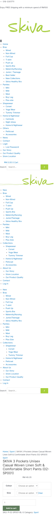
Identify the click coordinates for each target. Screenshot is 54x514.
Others (6, 128)
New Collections (13, 78)
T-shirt (8, 60)
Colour (9, 486)
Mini (7, 88)
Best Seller (10, 75)
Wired (8, 50)
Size (9, 493)
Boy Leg (9, 97)
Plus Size (10, 240)
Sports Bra (10, 66)
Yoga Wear (10, 109)
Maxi (8, 94)
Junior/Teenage (13, 218)
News (5, 138)
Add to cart (11, 508)
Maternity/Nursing (14, 69)
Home (5, 44)
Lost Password (12, 147)
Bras (5, 47)
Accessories (11, 134)
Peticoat (9, 262)
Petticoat (10, 131)
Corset (9, 106)
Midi (7, 91)
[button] (27, 41)
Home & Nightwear (11, 116)
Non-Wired (10, 53)
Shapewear (8, 103)
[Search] (44, 167)
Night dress (11, 122)
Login (5, 144)
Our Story (7, 150)
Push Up (9, 209)
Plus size (9, 100)
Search (3, 167)
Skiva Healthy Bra (14, 81)
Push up (9, 63)
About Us (7, 268)
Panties (6, 84)
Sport (12, 451)
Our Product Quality (11, 153)
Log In (5, 284)
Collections (8, 243)
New (5, 190)
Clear (40, 493)
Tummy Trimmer (13, 113)
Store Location (9, 156)
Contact (6, 141)
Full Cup (9, 56)
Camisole (10, 119)
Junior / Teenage (13, 72)
